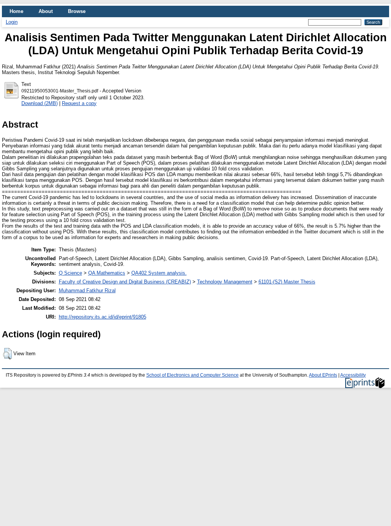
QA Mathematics (106, 273)
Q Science (70, 273)
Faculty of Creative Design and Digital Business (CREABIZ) (125, 282)
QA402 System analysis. (159, 273)
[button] (7, 353)
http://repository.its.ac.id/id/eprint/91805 (102, 317)
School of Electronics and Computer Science (192, 375)
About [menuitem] (46, 11)
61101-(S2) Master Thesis (287, 282)
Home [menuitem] (16, 11)
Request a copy (79, 103)
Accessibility (353, 375)
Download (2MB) (39, 103)
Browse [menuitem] (77, 11)
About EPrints (323, 375)
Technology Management (224, 282)
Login (12, 22)
